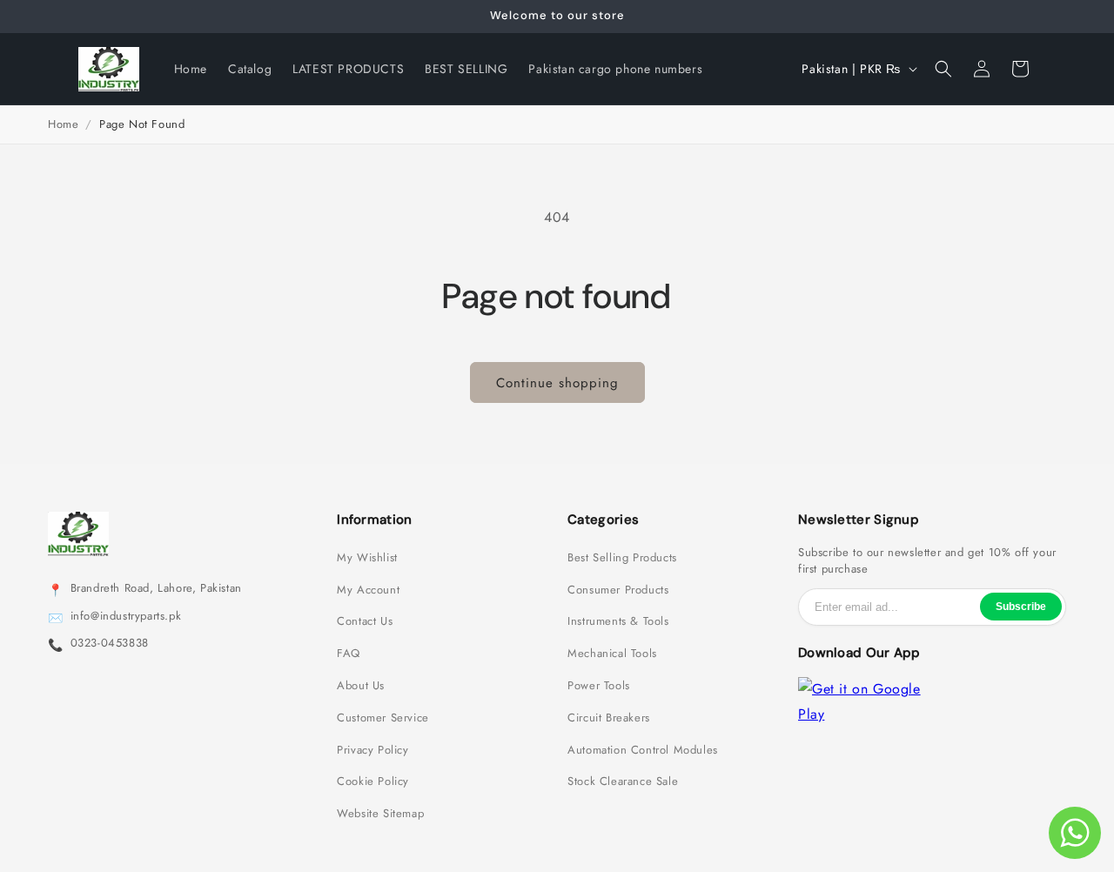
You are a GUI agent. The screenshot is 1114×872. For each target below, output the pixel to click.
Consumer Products (617, 590)
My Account (368, 590)
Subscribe (1021, 606)
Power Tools (598, 686)
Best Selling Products (622, 558)
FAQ (348, 653)
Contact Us (365, 621)
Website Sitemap (380, 814)
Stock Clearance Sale (622, 781)
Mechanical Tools (612, 653)
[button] (943, 69)
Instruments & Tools (617, 621)
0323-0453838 (109, 643)
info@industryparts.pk (126, 616)
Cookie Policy (373, 781)
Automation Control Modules (642, 750)
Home (63, 124)
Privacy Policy (372, 750)
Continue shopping (557, 382)
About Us (361, 686)
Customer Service (383, 718)
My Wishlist (367, 558)
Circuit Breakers (608, 718)
